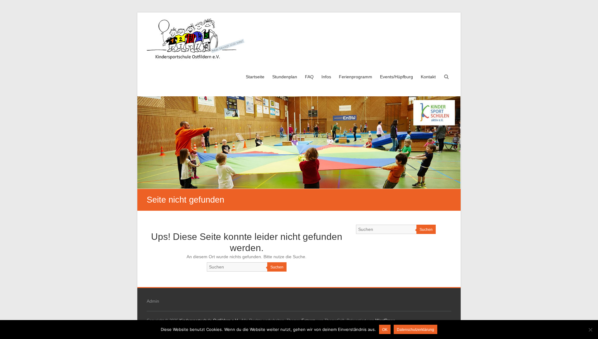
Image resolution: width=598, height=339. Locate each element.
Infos (326, 76)
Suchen (276, 267)
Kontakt (428, 76)
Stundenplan (284, 76)
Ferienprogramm (355, 76)
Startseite (255, 76)
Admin (153, 301)
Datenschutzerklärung (415, 330)
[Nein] (590, 330)
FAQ (309, 76)
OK (384, 330)
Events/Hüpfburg (396, 76)
